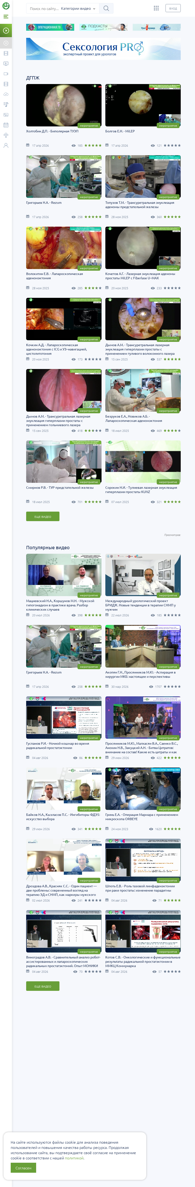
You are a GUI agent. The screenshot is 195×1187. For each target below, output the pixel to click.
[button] (12, 64)
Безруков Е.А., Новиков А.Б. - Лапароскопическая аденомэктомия (133, 418)
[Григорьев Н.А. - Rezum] (64, 176)
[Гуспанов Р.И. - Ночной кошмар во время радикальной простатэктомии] (64, 717)
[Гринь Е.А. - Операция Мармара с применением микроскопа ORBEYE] (143, 789)
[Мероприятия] (6, 125)
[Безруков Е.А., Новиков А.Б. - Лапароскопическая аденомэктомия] (143, 390)
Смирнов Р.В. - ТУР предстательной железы (60, 487)
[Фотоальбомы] (6, 115)
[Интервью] (6, 135)
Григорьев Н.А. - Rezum (44, 202)
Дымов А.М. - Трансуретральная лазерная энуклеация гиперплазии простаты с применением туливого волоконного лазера (140, 349)
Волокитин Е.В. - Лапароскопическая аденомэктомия (54, 275)
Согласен (23, 1167)
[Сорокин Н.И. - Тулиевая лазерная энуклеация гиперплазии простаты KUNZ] (143, 461)
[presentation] (24, 56)
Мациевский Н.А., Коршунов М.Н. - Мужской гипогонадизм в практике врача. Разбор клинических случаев (60, 604)
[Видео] (6, 54)
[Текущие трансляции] (6, 30)
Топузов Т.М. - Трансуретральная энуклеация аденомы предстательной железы (139, 204)
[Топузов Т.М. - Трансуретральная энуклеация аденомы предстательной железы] (143, 176)
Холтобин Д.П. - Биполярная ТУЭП (52, 131)
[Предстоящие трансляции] (6, 43)
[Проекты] (6, 64)
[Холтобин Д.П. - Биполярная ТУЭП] (64, 105)
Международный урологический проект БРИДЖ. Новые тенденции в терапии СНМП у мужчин (140, 604)
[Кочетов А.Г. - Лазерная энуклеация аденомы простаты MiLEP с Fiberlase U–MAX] (143, 248)
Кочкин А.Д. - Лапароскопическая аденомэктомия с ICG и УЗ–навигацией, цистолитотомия (56, 349)
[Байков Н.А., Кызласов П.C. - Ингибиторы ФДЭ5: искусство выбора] (64, 789)
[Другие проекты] (156, 8)
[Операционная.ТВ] (6, 84)
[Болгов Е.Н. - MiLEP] (143, 105)
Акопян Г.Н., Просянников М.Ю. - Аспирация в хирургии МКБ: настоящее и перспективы (140, 674)
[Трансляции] (6, 74)
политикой (74, 1157)
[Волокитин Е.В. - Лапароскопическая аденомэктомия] (64, 248)
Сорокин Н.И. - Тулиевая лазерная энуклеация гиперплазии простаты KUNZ (141, 489)
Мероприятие (89, 125)
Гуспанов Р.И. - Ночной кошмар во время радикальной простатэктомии (57, 745)
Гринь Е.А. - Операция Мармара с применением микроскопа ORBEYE (141, 816)
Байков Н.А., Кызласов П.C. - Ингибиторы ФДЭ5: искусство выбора (63, 816)
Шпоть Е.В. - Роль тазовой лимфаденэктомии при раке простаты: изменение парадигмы (140, 888)
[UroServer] (6, 95)
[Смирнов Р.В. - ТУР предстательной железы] (64, 461)
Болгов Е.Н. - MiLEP (120, 131)
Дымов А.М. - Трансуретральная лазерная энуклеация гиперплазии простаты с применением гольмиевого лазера (58, 420)
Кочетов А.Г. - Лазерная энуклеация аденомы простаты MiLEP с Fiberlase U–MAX (140, 275)
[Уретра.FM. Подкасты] (6, 105)
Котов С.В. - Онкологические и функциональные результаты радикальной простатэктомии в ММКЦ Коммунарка (142, 961)
